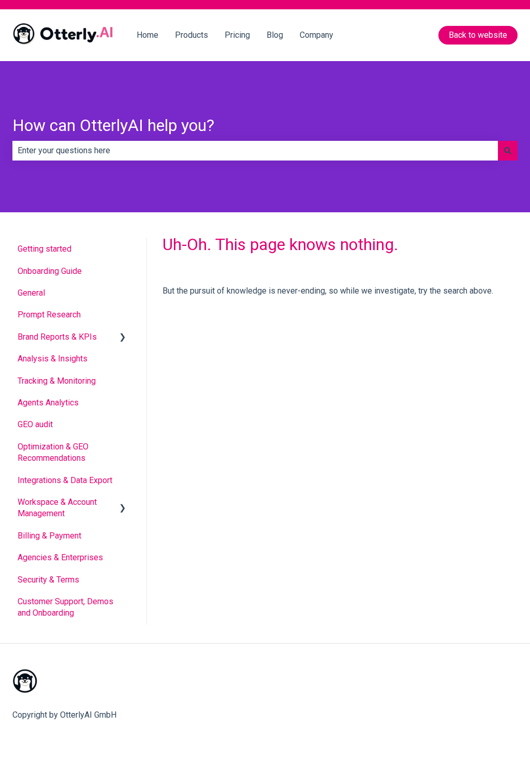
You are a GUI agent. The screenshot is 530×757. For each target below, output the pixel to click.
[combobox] (255, 151)
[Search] (508, 151)
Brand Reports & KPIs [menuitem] (57, 337)
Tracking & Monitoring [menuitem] (57, 381)
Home (147, 35)
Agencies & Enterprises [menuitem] (60, 557)
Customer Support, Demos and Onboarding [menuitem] (65, 607)
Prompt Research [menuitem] (49, 314)
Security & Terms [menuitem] (48, 580)
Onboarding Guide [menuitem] (50, 271)
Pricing (237, 35)
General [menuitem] (31, 293)
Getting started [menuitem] (44, 249)
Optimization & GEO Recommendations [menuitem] (53, 452)
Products (191, 35)
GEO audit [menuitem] (35, 424)
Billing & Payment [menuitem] (49, 536)
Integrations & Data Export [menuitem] (65, 480)
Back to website (478, 35)
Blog (275, 35)
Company (316, 35)
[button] (122, 337)
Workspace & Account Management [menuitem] (57, 507)
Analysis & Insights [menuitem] (52, 358)
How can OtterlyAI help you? (113, 125)
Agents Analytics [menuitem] (48, 402)
